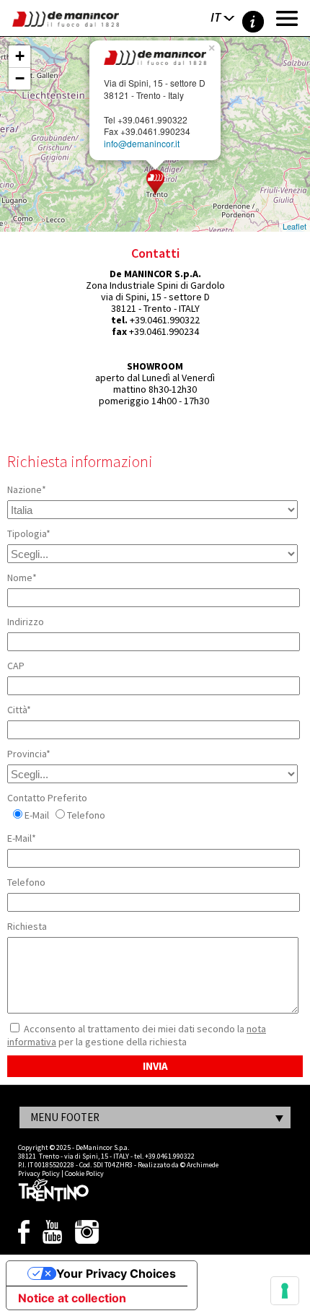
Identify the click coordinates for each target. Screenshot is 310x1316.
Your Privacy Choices (116, 1273)
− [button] (20, 78)
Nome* (22, 577)
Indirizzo (25, 621)
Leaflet (294, 226)
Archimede (202, 1164)
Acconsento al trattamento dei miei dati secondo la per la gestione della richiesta (136, 1035)
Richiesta (27, 926)
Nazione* (26, 489)
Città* (19, 709)
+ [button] (20, 56)
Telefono (86, 815)
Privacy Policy (39, 1173)
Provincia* (28, 753)
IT (216, 17)
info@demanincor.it (142, 143)
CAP (16, 665)
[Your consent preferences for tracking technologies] (284, 1290)
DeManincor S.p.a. (102, 1147)
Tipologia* (28, 533)
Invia (155, 1066)
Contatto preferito (47, 797)
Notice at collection (72, 1298)
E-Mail (37, 815)
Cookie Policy (84, 1173)
